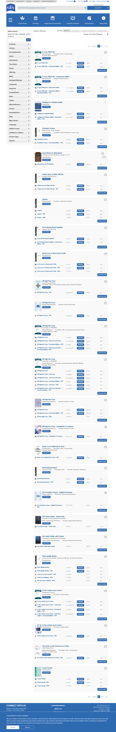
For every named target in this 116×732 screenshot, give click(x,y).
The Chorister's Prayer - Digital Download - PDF (49, 506)
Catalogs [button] (12, 44)
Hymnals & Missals (73, 23)
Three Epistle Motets (49, 556)
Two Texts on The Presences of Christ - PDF (50, 657)
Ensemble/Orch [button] (14, 112)
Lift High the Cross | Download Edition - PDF (50, 344)
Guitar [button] (11, 56)
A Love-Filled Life (48, 52)
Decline (27, 727)
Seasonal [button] (12, 88)
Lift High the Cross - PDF (44, 315)
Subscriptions (89, 23)
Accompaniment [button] (15, 52)
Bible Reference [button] (14, 104)
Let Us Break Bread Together (52, 227)
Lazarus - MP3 (41, 217)
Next (102, 46)
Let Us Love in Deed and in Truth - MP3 (48, 271)
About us (58, 709)
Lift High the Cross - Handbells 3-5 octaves (57, 426)
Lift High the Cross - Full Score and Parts (49, 340)
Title (67, 31)
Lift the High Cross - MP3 (44, 416)
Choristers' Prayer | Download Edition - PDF (50, 142)
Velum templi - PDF (43, 682)
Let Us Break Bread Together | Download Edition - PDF (49, 243)
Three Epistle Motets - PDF (45, 570)
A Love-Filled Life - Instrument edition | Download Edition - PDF (48, 92)
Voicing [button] (11, 48)
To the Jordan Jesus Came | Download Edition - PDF (49, 610)
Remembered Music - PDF (45, 482)
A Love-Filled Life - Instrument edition (55, 76)
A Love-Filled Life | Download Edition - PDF (50, 66)
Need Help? (103, 23)
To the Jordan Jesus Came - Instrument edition (49, 605)
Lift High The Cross (48, 281)
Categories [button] (13, 84)
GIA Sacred (10, 1)
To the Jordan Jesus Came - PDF (47, 635)
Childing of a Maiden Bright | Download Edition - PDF (49, 118)
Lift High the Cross (48, 302)
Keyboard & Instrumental (52, 23)
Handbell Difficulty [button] (15, 80)
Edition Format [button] (14, 128)
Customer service (58, 705)
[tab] (19, 44)
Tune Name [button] (13, 64)
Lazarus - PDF (41, 214)
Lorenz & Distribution (48, 1)
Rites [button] (11, 96)
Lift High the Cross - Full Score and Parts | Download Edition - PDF (49, 348)
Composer (75, 31)
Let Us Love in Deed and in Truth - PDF (48, 267)
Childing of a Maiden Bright (52, 102)
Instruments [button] (13, 60)
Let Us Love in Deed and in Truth (54, 253)
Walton (29, 1)
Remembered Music (49, 468)
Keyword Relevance (88, 31)
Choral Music (22, 23)
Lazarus (45, 199)
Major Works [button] (13, 120)
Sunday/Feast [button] (14, 92)
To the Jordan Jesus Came (52, 590)
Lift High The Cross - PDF (44, 292)
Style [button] (11, 116)
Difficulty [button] (12, 72)
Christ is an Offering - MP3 (45, 577)
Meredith (36, 1)
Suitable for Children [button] (16, 132)
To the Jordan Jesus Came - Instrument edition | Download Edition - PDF (49, 614)
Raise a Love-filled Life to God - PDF (48, 457)
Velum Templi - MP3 (43, 686)
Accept (13, 727)
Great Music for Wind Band (52, 153)
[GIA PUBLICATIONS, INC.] (10, 7)
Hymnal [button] (11, 140)
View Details (46, 58)
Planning (36, 23)
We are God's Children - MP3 (46, 580)
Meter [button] (11, 76)
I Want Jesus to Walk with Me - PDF (47, 189)
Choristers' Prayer (48, 128)
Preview (80, 63)
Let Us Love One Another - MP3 (46, 574)
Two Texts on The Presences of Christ (55, 646)
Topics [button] (11, 100)
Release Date (102, 31)
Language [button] (12, 124)
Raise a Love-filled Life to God (53, 446)
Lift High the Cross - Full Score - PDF (47, 384)
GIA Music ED (20, 1)
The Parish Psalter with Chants (53, 536)
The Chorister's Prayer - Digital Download (57, 492)
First (89, 46)
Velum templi (47, 668)
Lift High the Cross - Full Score (46, 374)
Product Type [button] (13, 136)
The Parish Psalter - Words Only (53, 516)
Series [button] (11, 68)
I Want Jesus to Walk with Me (52, 174)
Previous (94, 46)
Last (106, 46)
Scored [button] (11, 108)
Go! (28, 40)
